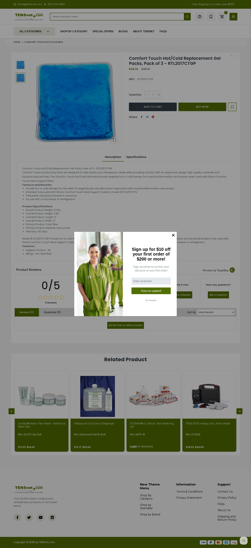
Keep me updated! (151, 290)
